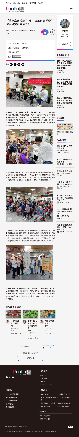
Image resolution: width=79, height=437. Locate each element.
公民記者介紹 (10, 404)
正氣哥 (62, 164)
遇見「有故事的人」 (64, 406)
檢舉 (52, 31)
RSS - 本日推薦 (45, 419)
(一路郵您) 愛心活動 (15, 322)
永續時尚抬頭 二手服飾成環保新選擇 (64, 183)
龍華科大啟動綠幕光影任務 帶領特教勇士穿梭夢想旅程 (64, 100)
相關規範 (43, 378)
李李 (12, 326)
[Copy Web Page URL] (22, 64)
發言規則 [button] (52, 346)
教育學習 (25, 48)
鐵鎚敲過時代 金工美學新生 (64, 147)
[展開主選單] (71, 9)
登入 (9, 3)
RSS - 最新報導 (45, 416)
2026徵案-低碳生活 (63, 394)
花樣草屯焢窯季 (49, 322)
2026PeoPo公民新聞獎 (65, 133)
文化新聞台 (63, 186)
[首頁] (15, 9)
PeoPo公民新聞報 (12, 394)
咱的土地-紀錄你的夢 (47, 403)
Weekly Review (46, 385)
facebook (7, 377)
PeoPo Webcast (65, 173)
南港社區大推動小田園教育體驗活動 (32, 324)
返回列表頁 (30, 358)
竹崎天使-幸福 (64, 216)
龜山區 (24, 43)
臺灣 (14, 43)
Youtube (13, 377)
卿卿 (29, 330)
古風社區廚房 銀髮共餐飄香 (64, 160)
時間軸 (42, 381)
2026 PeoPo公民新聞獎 (48, 398)
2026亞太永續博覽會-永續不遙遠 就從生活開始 (65, 197)
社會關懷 (16, 48)
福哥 (61, 202)
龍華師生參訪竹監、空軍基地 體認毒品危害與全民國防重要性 (64, 83)
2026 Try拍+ (44, 394)
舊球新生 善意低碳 (64, 170)
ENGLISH (25, 3)
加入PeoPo (16, 3)
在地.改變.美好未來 (63, 403)
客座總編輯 (10, 407)
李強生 (65, 30)
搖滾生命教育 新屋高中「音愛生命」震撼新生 (64, 227)
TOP (70, 427)
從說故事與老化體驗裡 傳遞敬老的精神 (64, 211)
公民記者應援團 (11, 400)
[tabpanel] (30, 353)
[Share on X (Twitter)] (15, 64)
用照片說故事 (45, 406)
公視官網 (33, 3)
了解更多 (65, 44)
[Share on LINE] (18, 64)
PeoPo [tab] (24, 346)
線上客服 (41, 3)
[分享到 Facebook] (11, 64)
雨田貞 (62, 232)
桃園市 (19, 43)
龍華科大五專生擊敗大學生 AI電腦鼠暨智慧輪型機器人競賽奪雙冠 (64, 64)
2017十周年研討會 (63, 397)
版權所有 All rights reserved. (17, 56)
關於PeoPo (44, 375)
